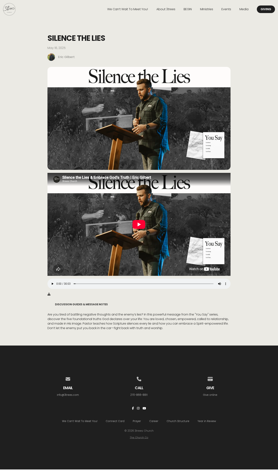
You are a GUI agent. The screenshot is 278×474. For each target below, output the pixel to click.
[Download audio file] (48, 294)
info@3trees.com (68, 395)
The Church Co (139, 437)
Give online (210, 395)
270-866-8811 (139, 395)
